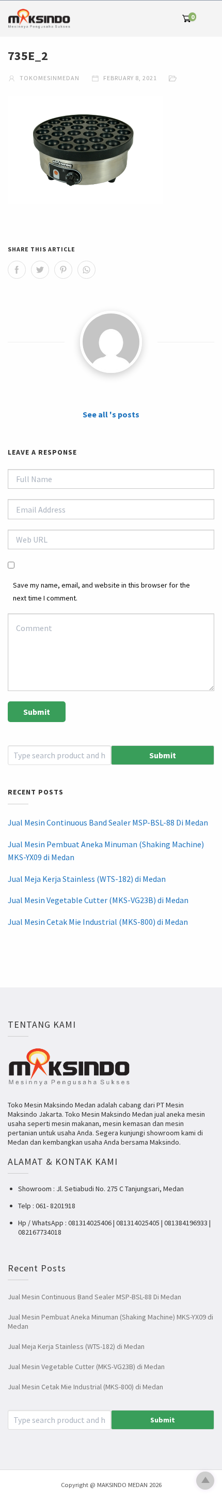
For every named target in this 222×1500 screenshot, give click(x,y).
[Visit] (111, 342)
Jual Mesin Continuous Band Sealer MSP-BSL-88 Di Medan (108, 822)
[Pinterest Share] (63, 270)
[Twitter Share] (40, 270)
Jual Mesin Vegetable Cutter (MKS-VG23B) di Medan (98, 900)
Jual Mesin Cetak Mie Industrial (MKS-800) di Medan (98, 922)
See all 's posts (111, 414)
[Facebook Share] (17, 270)
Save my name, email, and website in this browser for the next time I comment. (101, 591)
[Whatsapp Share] (86, 270)
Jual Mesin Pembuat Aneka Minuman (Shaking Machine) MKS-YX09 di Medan (106, 851)
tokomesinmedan (49, 78)
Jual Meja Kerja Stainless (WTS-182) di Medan (87, 879)
